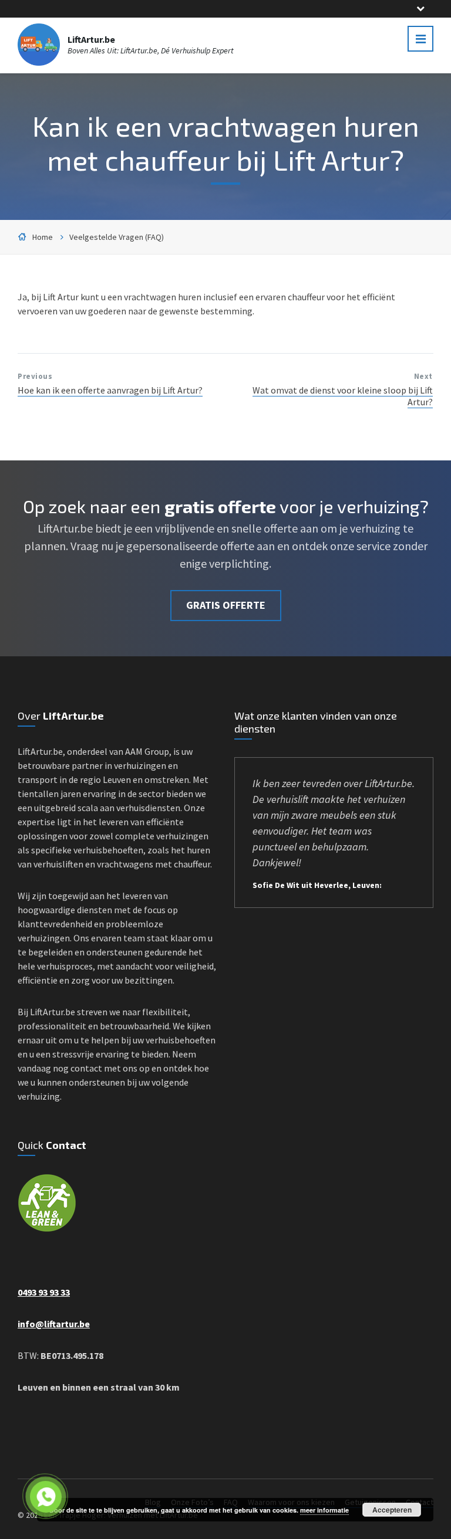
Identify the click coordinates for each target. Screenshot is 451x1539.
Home (42, 237)
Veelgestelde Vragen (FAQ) (116, 237)
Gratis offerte (225, 605)
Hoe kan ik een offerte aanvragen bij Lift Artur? (110, 390)
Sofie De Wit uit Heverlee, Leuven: (317, 885)
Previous (35, 376)
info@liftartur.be (54, 1324)
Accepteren (392, 1509)
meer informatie (324, 1510)
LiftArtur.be (91, 39)
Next (423, 376)
